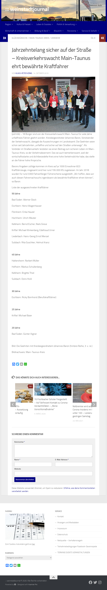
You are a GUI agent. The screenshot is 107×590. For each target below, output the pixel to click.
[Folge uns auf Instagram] (100, 582)
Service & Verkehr (89, 31)
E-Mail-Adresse (62, 460)
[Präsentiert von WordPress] (15, 584)
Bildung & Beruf (41, 31)
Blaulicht (58, 31)
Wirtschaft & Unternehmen (17, 31)
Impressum (62, 528)
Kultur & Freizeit (24, 24)
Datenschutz (62, 534)
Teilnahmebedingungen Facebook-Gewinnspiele (77, 546)
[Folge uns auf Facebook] (90, 582)
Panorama (71, 31)
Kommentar (19, 442)
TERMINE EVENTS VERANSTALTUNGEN (73, 552)
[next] (94, 404)
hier (33, 544)
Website (17, 469)
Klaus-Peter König (24, 73)
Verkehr (55, 38)
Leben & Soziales (43, 24)
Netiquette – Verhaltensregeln (69, 540)
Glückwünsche (19, 38)
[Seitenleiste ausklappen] (4, 38)
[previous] (13, 404)
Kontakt (60, 516)
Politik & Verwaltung (66, 24)
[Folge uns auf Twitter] (95, 582)
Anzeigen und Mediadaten (68, 522)
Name (17, 460)
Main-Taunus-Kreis (39, 38)
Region (8, 24)
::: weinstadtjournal (27, 9)
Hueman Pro (32, 584)
